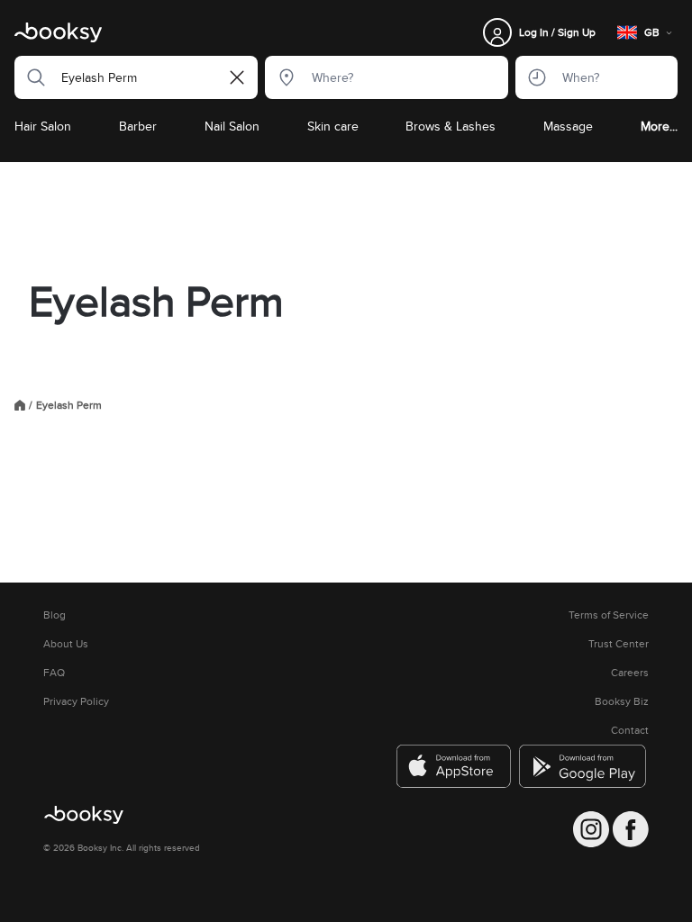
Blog (54, 615)
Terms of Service (609, 615)
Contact (630, 730)
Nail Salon (232, 126)
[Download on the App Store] (454, 766)
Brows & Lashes (450, 126)
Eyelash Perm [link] (69, 405)
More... (659, 126)
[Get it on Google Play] (584, 766)
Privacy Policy (76, 701)
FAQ (54, 672)
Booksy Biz (622, 701)
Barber (138, 126)
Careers (630, 672)
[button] (30, 77)
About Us (65, 644)
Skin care (333, 126)
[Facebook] (631, 829)
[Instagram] (591, 829)
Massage (568, 126)
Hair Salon (42, 126)
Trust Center (618, 644)
